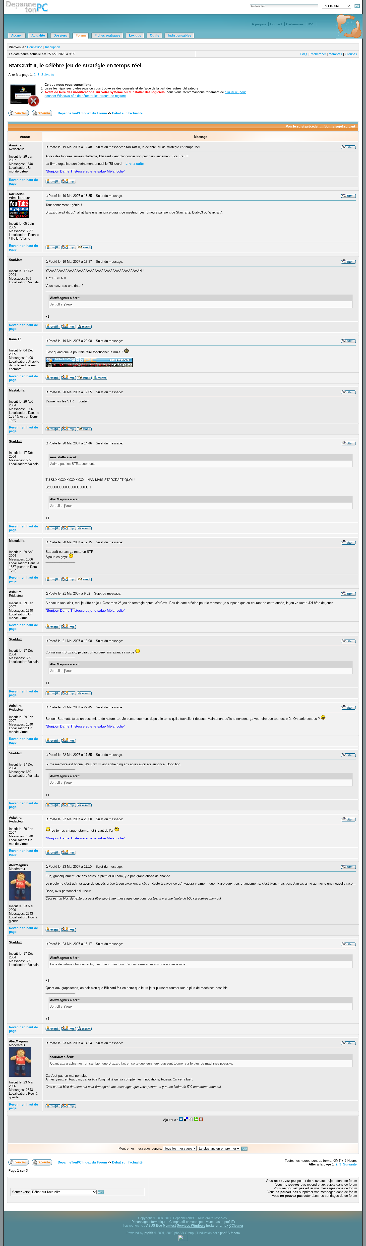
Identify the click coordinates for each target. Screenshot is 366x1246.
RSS (311, 24)
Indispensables (179, 35)
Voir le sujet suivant (339, 126)
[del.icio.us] (186, 1120)
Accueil (17, 35)
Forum (81, 35)
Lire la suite (134, 164)
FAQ (303, 54)
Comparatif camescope (186, 1222)
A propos (259, 24)
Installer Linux (217, 1225)
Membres (335, 54)
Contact (276, 24)
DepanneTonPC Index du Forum (82, 113)
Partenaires (295, 24)
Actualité (38, 35)
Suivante (47, 75)
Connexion (34, 47)
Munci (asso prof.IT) (220, 1222)
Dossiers (60, 35)
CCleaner (236, 1225)
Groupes (351, 54)
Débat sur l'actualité (127, 113)
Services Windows (191, 1225)
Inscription (52, 47)
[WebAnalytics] (183, 1240)
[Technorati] (196, 1120)
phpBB (148, 1233)
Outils (154, 35)
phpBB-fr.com (230, 1233)
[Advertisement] (299, 71)
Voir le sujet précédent (303, 126)
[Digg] (191, 1120)
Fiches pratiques (107, 35)
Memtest (169, 1225)
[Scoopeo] (181, 1120)
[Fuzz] (201, 1120)
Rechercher (317, 54)
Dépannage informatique (148, 1222)
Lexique (135, 35)
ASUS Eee (154, 1225)
